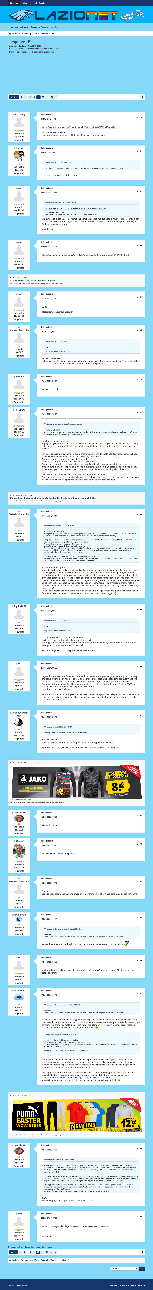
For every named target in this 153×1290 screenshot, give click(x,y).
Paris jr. (20, 148)
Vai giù (14, 97)
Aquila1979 (20, 606)
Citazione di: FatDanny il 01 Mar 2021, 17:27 (61, 202)
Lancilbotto (20, 812)
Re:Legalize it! (47, 114)
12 (47, 97)
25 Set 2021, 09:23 (49, 668)
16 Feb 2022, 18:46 (49, 883)
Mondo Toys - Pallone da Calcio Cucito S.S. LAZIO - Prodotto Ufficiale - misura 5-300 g (53, 498)
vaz (20, 188)
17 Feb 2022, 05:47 (49, 995)
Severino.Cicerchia (19, 330)
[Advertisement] (76, 75)
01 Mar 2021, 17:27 (49, 119)
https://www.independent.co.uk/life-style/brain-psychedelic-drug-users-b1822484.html (85, 255)
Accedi (43, 27)
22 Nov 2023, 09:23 (49, 1218)
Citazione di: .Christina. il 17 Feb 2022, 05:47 (61, 1160)
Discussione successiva (43, 52)
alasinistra (20, 914)
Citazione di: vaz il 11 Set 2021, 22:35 (58, 341)
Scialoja (20, 376)
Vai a (107, 1268)
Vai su (13, 1252)
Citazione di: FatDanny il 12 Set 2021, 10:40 (60, 526)
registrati (52, 27)
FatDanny (20, 114)
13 (52, 97)
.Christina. (20, 990)
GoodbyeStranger (20, 714)
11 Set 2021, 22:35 (49, 298)
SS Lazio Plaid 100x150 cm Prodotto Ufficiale (32, 280)
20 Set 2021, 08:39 (49, 611)
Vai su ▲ (141, 1286)
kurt (20, 663)
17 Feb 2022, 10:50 (49, 1150)
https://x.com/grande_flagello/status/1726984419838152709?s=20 (75, 1226)
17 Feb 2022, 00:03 (49, 962)
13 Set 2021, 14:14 (49, 516)
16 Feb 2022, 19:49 (49, 919)
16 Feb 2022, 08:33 (49, 817)
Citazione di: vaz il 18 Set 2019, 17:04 (58, 162)
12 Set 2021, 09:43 (49, 381)
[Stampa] (141, 97)
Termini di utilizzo (126, 1286)
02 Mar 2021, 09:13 (49, 152)
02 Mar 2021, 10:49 (49, 192)
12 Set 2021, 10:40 (49, 414)
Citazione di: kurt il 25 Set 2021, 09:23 (59, 727)
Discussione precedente (20, 52)
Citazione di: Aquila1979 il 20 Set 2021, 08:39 (61, 1034)
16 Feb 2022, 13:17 (49, 845)
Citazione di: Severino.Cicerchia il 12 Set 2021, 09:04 (64, 424)
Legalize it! (19, 41)
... (28, 97)
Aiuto (112, 1286)
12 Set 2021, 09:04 (49, 332)
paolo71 (20, 840)
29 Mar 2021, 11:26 (49, 247)
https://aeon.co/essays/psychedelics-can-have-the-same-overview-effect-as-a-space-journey (83, 168)
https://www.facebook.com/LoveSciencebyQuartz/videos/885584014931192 (80, 127)
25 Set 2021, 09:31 (49, 717)
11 (43, 97)
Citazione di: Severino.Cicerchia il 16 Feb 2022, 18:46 (64, 929)
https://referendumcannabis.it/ (57, 312)
